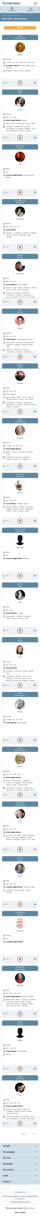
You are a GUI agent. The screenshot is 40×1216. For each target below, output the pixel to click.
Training (28, 131)
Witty (19, 290)
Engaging (9, 71)
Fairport (20, 1077)
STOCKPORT (20, 967)
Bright (15, 288)
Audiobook (17, 293)
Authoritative (10, 342)
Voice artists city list (13, 15)
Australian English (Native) (14, 942)
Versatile (27, 71)
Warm (21, 71)
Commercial (18, 126)
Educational (27, 295)
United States (20, 148)
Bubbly (20, 288)
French (33, 65)
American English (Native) (14, 175)
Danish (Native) (11, 1051)
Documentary (10, 128)
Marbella (20, 91)
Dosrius (20, 584)
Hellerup (20, 1022)
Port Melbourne (20, 912)
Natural (15, 71)
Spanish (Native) (11, 613)
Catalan (20, 613)
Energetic (22, 452)
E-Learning (19, 128)
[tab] (20, 1146)
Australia (20, 914)
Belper (20, 419)
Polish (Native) (11, 339)
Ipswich (20, 748)
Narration (21, 131)
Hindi (7, 394)
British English (25, 65)
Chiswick (20, 693)
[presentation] (1, 8)
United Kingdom (20, 38)
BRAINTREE (20, 803)
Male (7, 169)
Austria (20, 640)
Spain (20, 93)
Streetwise (9, 1113)
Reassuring (20, 123)
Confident (17, 233)
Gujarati (13, 394)
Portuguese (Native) (12, 65)
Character (9, 233)
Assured (8, 288)
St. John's (20, 857)
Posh (7, 1006)
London (20, 36)
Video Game (31, 297)
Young (8, 454)
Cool (23, 397)
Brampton (20, 365)
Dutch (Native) (11, 230)
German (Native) (11, 284)
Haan (20, 310)
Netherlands (20, 202)
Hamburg (20, 255)
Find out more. (29, 1208)
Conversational (29, 342)
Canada (20, 367)
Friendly (8, 235)
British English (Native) (13, 120)
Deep (14, 785)
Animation (9, 126)
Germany (20, 257)
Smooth (27, 123)
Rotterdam (20, 474)
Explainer (27, 128)
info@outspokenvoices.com (20, 1202)
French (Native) (11, 723)
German (29, 339)
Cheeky (33, 288)
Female (8, 59)
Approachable (10, 123)
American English (22, 503)
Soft (26, 399)
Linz (20, 638)
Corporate (26, 126)
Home (3, 15)
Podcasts (9, 406)
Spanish (8, 67)
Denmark (20, 1024)
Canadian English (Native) (14, 887)
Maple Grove (20, 146)
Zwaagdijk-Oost (20, 200)
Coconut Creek (20, 529)
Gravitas (9, 839)
